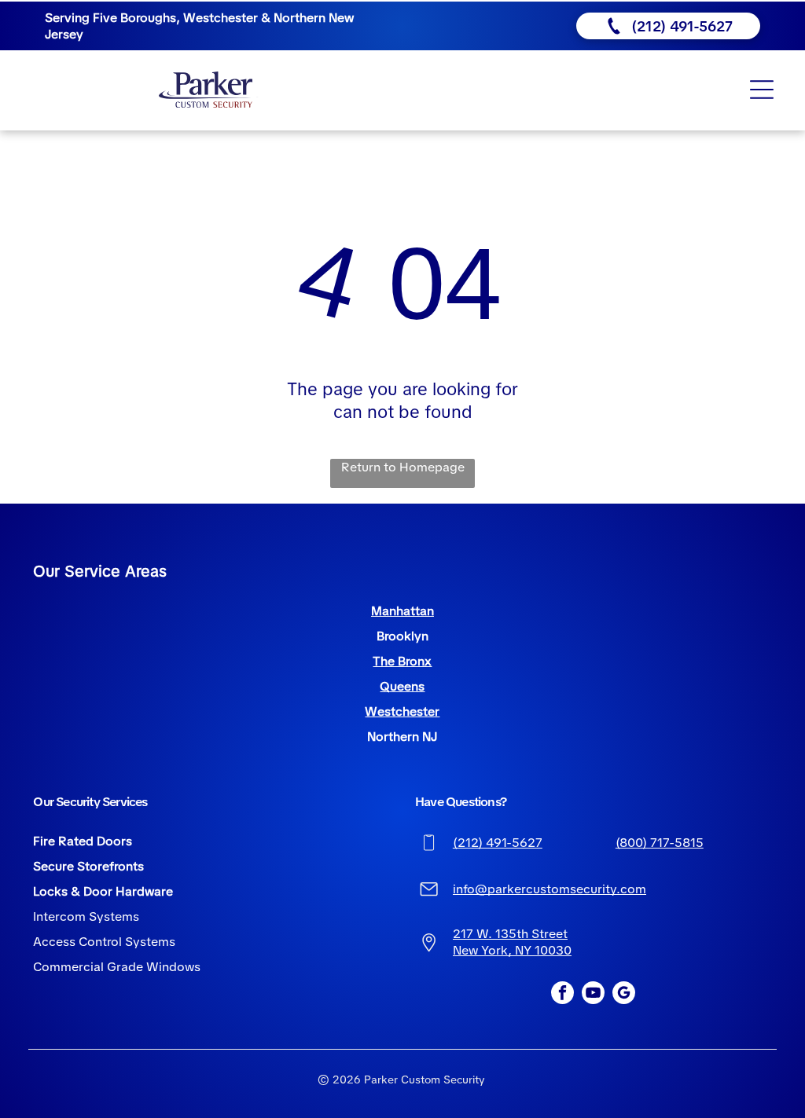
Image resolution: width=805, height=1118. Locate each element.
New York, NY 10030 (512, 950)
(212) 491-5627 (497, 842)
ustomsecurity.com (589, 889)
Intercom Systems (86, 916)
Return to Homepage (403, 467)
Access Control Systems (104, 941)
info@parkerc (493, 889)
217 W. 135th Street (510, 934)
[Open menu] (762, 89)
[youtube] (593, 994)
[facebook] (562, 994)
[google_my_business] (623, 994)
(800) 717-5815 (660, 842)
